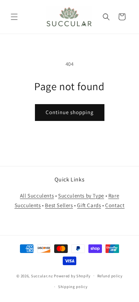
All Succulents (37, 195)
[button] (14, 17)
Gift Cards (89, 205)
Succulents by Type (81, 195)
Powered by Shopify (72, 275)
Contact (114, 205)
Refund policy (110, 275)
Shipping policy (73, 286)
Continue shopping (70, 112)
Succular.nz (42, 275)
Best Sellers (59, 205)
